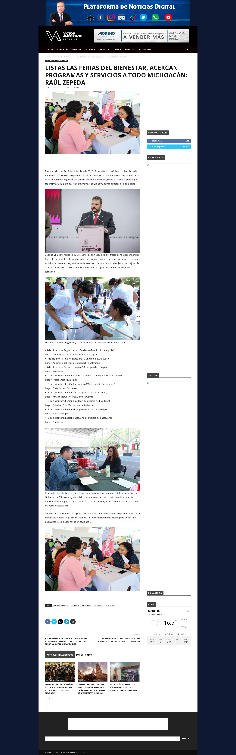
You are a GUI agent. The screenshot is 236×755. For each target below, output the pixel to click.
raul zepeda (98, 605)
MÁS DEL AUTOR (84, 655)
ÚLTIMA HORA (62, 61)
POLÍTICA (117, 49)
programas (86, 605)
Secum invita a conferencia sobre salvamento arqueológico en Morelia (118, 640)
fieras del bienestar (60, 605)
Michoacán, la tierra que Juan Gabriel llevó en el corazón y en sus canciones (124, 687)
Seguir (186, 147)
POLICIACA (90, 49)
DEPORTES (104, 49)
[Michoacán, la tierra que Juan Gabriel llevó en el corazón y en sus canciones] (125, 672)
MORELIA (76, 49)
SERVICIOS (110, 605)
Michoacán (75, 605)
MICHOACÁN (63, 49)
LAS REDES (130, 49)
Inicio (47, 57)
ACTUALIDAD (145, 49)
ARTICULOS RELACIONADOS (60, 655)
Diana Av (52, 88)
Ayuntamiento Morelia (55, 681)
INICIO (50, 49)
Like (187, 141)
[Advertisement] (93, 162)
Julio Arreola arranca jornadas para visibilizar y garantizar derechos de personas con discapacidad (66, 641)
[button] (187, 49)
